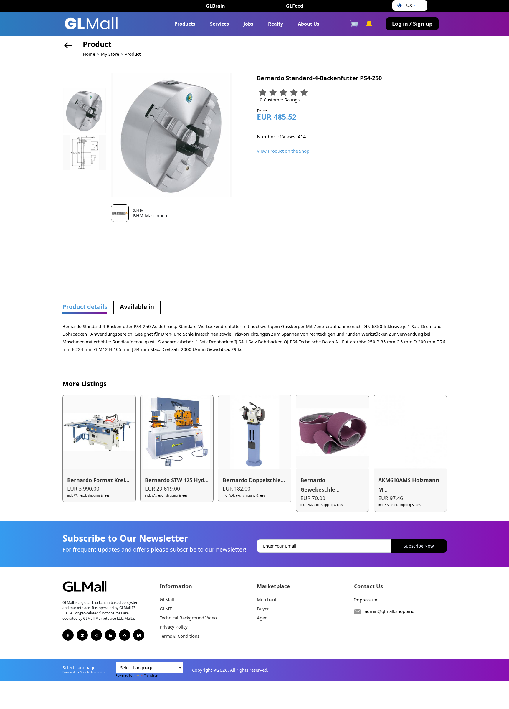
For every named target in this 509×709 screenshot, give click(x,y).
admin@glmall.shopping (389, 611)
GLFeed (294, 6)
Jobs (248, 24)
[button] (405, 5)
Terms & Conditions (179, 636)
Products (184, 24)
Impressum (365, 600)
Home (89, 54)
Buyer (263, 608)
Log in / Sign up (412, 23)
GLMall (167, 599)
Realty (275, 24)
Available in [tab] (137, 307)
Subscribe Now (419, 546)
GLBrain (215, 6)
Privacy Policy (174, 627)
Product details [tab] (84, 307)
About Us (308, 24)
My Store (110, 54)
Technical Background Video (188, 618)
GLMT (166, 608)
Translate (151, 675)
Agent (263, 618)
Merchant (266, 599)
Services (219, 24)
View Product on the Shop (283, 151)
